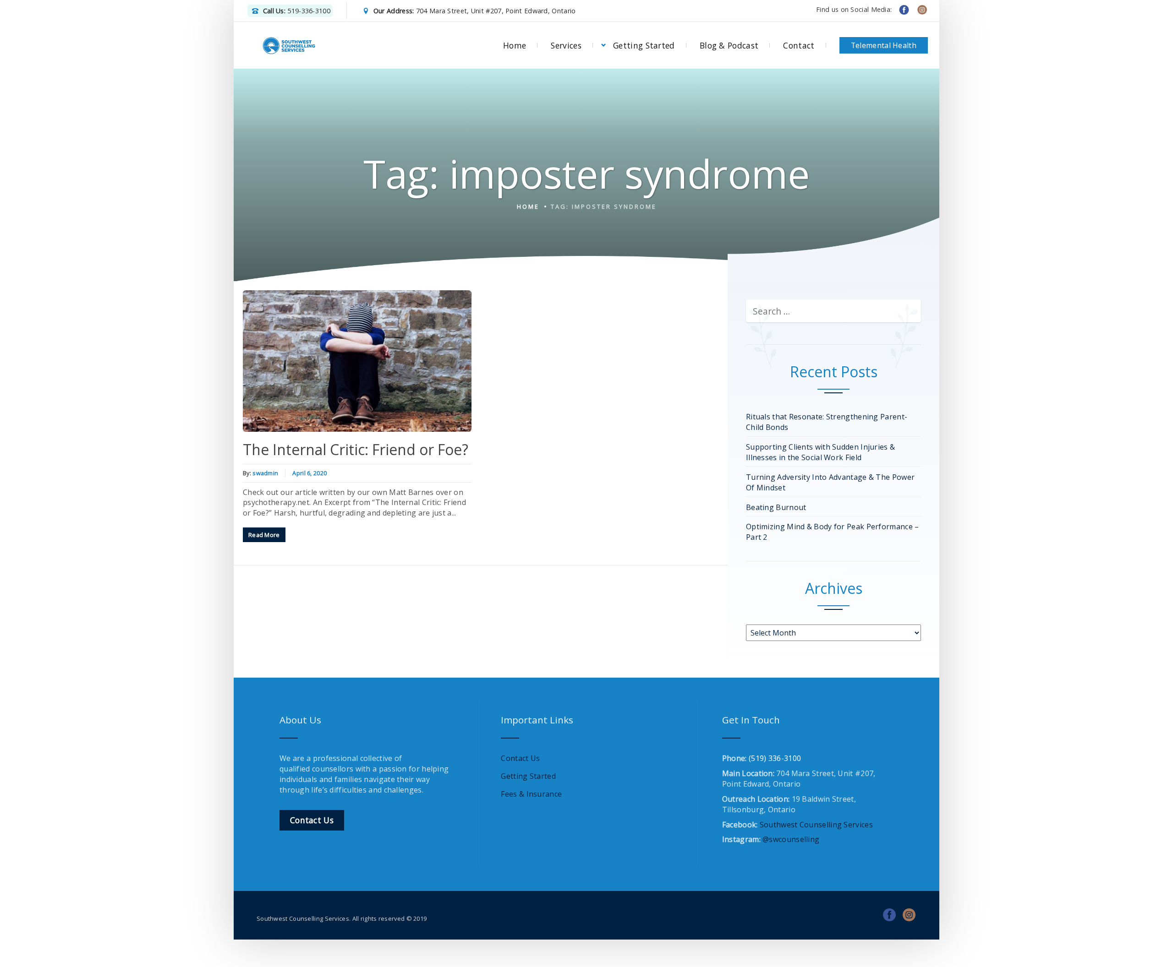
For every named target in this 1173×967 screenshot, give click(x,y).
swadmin (265, 473)
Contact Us (520, 758)
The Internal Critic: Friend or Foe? (355, 449)
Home (514, 45)
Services (566, 45)
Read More (264, 535)
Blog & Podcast (729, 45)
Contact (798, 45)
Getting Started (644, 45)
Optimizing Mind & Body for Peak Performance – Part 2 (832, 532)
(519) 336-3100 (775, 758)
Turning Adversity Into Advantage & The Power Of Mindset (830, 482)
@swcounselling (790, 839)
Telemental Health (883, 45)
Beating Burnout (776, 507)
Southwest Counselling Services (816, 825)
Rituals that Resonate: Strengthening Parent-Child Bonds (826, 422)
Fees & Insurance (531, 794)
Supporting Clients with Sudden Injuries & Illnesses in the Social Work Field (820, 452)
